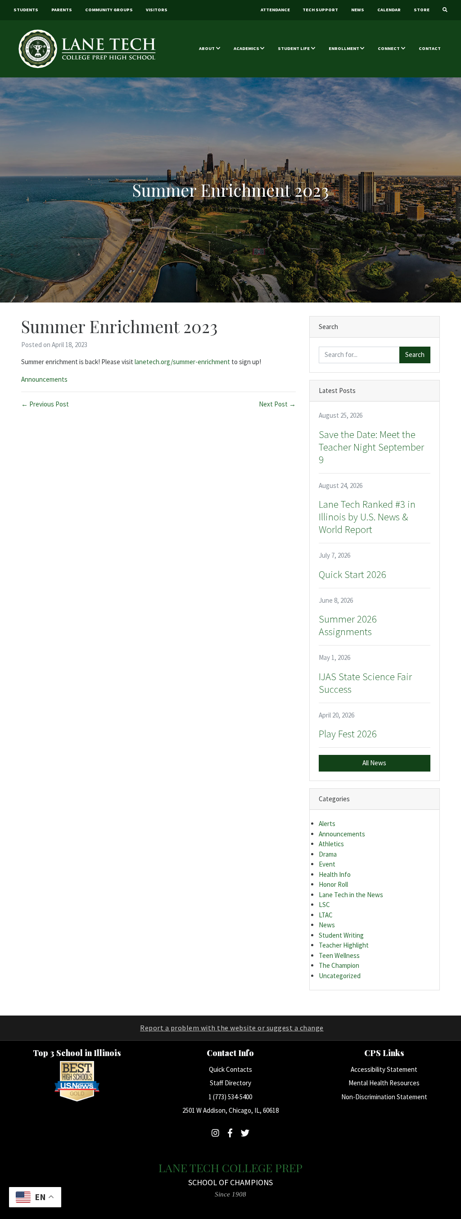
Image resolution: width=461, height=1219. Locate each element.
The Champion (339, 965)
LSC (324, 904)
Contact (430, 48)
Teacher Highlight (344, 945)
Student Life (294, 48)
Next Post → (277, 404)
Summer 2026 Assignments (348, 625)
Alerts (327, 823)
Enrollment (344, 48)
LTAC (326, 915)
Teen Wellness (339, 955)
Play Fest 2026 (348, 733)
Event (327, 864)
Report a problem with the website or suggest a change (232, 1027)
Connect (389, 48)
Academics (246, 48)
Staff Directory (230, 1083)
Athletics (331, 844)
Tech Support (320, 10)
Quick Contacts (230, 1069)
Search (415, 354)
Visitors (156, 10)
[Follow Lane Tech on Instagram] (215, 1133)
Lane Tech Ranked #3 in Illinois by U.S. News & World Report (367, 517)
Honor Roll (333, 884)
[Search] (445, 10)
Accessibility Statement (384, 1069)
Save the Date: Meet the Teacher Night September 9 (371, 447)
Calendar (389, 10)
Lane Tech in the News (351, 894)
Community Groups (109, 10)
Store (421, 10)
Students (26, 10)
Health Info (335, 874)
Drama (328, 854)
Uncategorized (340, 975)
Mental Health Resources (384, 1083)
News (357, 10)
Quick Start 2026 (352, 574)
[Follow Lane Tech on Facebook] (230, 1133)
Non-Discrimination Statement (384, 1097)
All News (374, 762)
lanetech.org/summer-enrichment (182, 361)
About (207, 48)
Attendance (275, 10)
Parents (61, 10)
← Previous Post (45, 404)
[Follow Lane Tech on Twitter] (245, 1133)
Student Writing (341, 935)
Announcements (44, 379)
